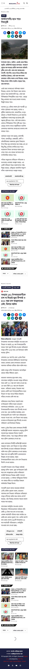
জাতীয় (7, 12)
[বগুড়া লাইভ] (14, 3)
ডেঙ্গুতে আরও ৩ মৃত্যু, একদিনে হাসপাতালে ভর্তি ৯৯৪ (6, 220)
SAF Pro (20, 659)
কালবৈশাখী (9, 176)
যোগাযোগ (24, 661)
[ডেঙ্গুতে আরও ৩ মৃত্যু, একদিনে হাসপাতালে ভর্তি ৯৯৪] (7, 213)
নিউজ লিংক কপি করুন (14, 184)
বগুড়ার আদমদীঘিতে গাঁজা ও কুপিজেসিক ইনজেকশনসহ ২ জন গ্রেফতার (18, 261)
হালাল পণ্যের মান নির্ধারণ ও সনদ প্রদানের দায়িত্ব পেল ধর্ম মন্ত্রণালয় (7, 204)
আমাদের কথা (6, 661)
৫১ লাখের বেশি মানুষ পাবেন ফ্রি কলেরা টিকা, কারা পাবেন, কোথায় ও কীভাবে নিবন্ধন (21, 220)
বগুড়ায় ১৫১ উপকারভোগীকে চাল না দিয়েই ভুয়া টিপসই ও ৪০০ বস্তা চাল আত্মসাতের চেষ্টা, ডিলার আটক (18, 234)
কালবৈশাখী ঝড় (19, 176)
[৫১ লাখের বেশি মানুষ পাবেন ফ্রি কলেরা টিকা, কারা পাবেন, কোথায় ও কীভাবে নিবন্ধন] (21, 213)
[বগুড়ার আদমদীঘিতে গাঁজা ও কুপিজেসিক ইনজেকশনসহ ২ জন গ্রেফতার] (5, 262)
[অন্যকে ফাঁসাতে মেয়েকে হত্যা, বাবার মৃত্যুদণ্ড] (5, 242)
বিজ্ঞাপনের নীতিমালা (17, 661)
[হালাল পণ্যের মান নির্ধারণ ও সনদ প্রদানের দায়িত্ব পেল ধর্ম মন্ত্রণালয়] (7, 197)
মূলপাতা (4, 12)
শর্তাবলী (10, 661)
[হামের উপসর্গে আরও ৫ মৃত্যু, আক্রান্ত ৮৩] (21, 197)
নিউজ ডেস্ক (4, 25)
